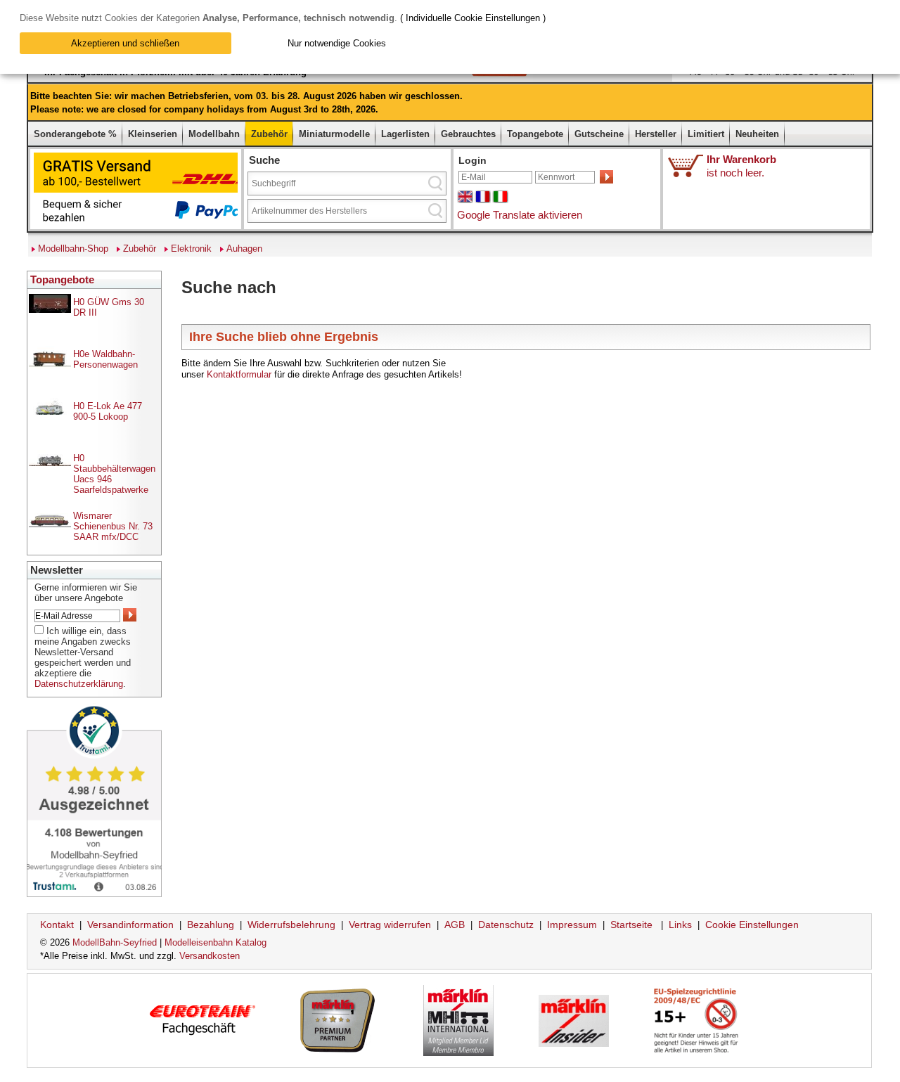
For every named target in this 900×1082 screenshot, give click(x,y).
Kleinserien (152, 134)
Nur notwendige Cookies (337, 43)
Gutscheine (599, 134)
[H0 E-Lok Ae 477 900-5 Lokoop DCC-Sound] (50, 411)
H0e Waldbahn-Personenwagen (105, 359)
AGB (454, 924)
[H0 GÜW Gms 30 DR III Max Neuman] (50, 309)
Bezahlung (210, 924)
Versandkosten (209, 956)
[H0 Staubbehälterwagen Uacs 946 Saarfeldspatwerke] (50, 463)
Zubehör (269, 134)
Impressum (572, 924)
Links (680, 924)
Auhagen (244, 248)
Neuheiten (757, 134)
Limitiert (706, 134)
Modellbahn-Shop (73, 248)
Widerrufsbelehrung (291, 924)
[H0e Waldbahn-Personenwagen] (50, 366)
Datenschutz (506, 924)
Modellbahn (214, 134)
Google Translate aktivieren (519, 215)
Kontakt (57, 924)
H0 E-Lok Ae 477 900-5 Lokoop (107, 411)
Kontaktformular (239, 374)
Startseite (631, 924)
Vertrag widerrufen (390, 924)
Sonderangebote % (75, 134)
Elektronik (191, 248)
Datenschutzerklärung (78, 683)
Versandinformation (130, 924)
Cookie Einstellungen (752, 924)
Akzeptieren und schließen (125, 43)
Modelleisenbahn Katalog (215, 942)
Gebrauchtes (468, 134)
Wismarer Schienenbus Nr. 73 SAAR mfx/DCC (113, 526)
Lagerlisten (405, 134)
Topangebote (535, 134)
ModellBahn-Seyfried (114, 942)
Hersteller (655, 134)
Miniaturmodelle (334, 134)
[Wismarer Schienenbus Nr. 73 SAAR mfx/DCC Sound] (50, 534)
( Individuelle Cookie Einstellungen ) (473, 18)
